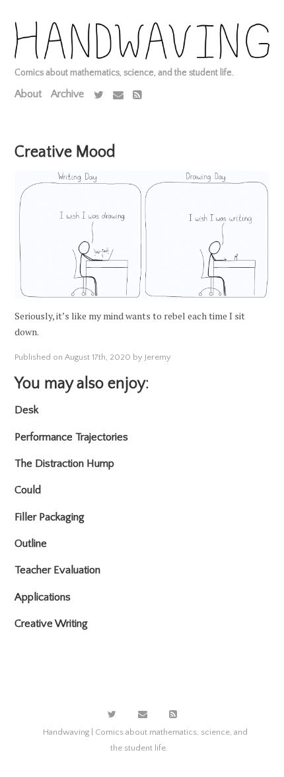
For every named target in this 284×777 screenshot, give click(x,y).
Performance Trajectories (71, 437)
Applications (43, 597)
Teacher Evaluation (57, 570)
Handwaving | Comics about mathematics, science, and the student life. (145, 740)
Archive (67, 94)
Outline (31, 544)
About (28, 94)
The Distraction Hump (64, 464)
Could (28, 490)
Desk (26, 410)
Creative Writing (51, 624)
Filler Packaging (50, 517)
